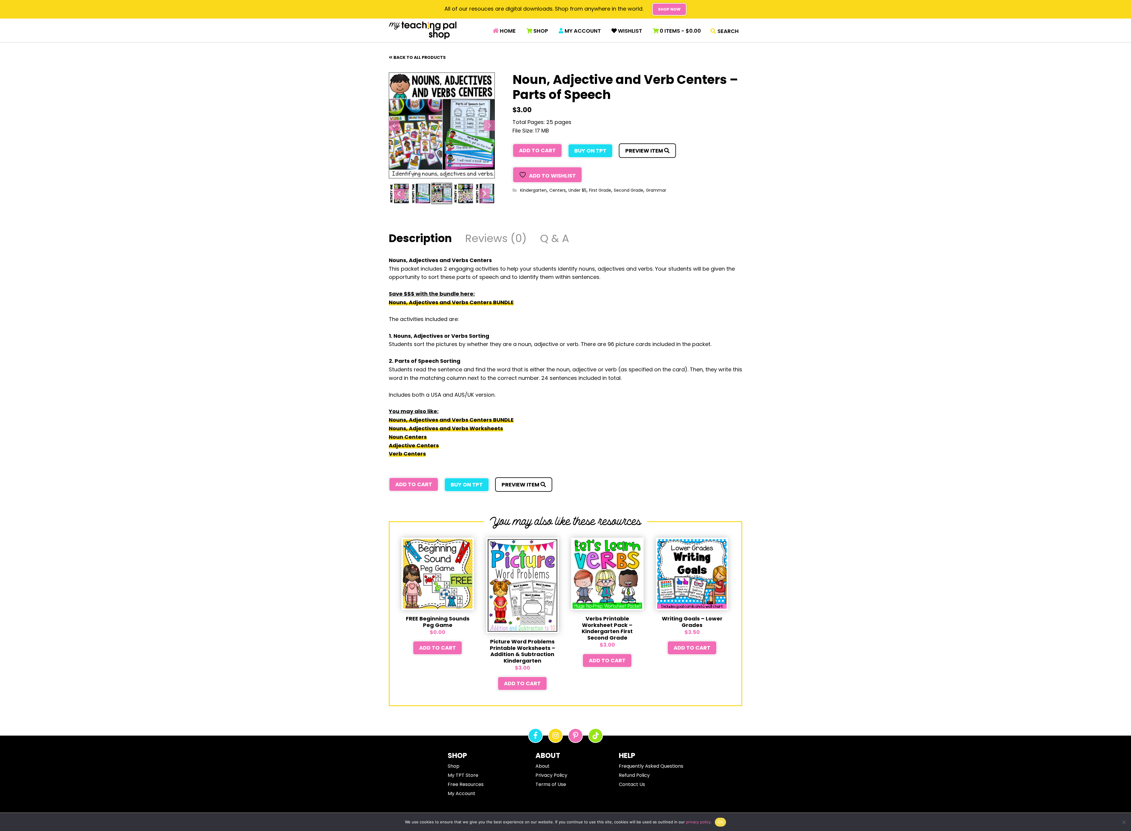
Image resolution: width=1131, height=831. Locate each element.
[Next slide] (489, 125)
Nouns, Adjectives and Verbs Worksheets (446, 428)
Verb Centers (407, 453)
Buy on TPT (590, 150)
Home (507, 31)
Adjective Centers (414, 445)
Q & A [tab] (554, 239)
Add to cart (537, 150)
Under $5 (577, 190)
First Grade (600, 190)
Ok (720, 822)
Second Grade (628, 190)
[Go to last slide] (394, 125)
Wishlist (629, 31)
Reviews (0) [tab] (496, 239)
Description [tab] (420, 239)
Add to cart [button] (437, 647)
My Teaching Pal (423, 30)
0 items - (680, 31)
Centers (557, 190)
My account (582, 31)
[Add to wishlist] (408, 544)
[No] (1124, 822)
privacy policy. (699, 822)
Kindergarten (533, 190)
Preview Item (644, 150)
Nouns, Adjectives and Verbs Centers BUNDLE (451, 302)
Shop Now (669, 9)
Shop (540, 31)
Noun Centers (408, 437)
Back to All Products (419, 57)
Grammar (656, 190)
